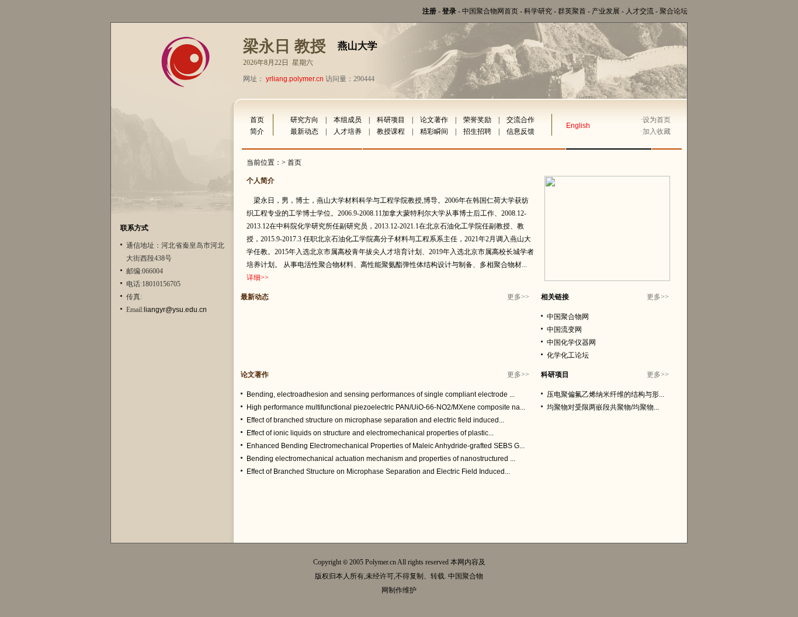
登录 (449, 11)
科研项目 (391, 120)
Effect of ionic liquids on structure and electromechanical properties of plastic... (370, 433)
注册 (429, 11)
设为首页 (657, 120)
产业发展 (606, 11)
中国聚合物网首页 (490, 11)
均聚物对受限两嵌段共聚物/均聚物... (603, 407)
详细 (254, 277)
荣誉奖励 (477, 120)
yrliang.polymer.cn (295, 79)
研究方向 (304, 120)
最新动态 (304, 131)
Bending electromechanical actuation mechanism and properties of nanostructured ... (381, 459)
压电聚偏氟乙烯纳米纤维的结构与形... (605, 394)
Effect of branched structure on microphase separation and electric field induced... (375, 420)
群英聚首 (572, 11)
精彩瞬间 (434, 131)
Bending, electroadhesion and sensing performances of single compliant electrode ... (381, 394)
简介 (257, 131)
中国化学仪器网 (571, 342)
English (578, 126)
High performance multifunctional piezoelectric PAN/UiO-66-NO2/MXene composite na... (386, 407)
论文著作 (434, 120)
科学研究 (538, 11)
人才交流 (640, 11)
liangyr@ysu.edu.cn (175, 310)
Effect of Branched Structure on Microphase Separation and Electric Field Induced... (378, 471)
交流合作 (520, 120)
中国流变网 (564, 329)
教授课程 (391, 131)
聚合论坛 (674, 11)
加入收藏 (657, 131)
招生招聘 (477, 131)
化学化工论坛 (568, 355)
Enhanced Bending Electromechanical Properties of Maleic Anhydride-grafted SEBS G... (386, 446)
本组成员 (348, 120)
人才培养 (348, 131)
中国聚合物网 (568, 317)
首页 (257, 120)
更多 (514, 297)
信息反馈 (520, 131)
